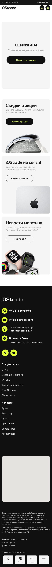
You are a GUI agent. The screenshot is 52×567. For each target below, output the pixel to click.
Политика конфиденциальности (14, 539)
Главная (8, 562)
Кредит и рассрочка (13, 385)
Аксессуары (8, 433)
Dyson (5, 418)
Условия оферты (8, 542)
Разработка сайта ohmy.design (14, 552)
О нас (5, 369)
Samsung (7, 413)
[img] (3, 2)
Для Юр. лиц (9, 390)
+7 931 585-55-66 (20, 310)
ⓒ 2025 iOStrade (8, 546)
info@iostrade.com (21, 319)
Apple (5, 408)
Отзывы (6, 380)
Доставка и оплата (12, 375)
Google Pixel (8, 428)
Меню (44, 562)
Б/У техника (8, 395)
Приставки (8, 423)
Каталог (20, 562)
